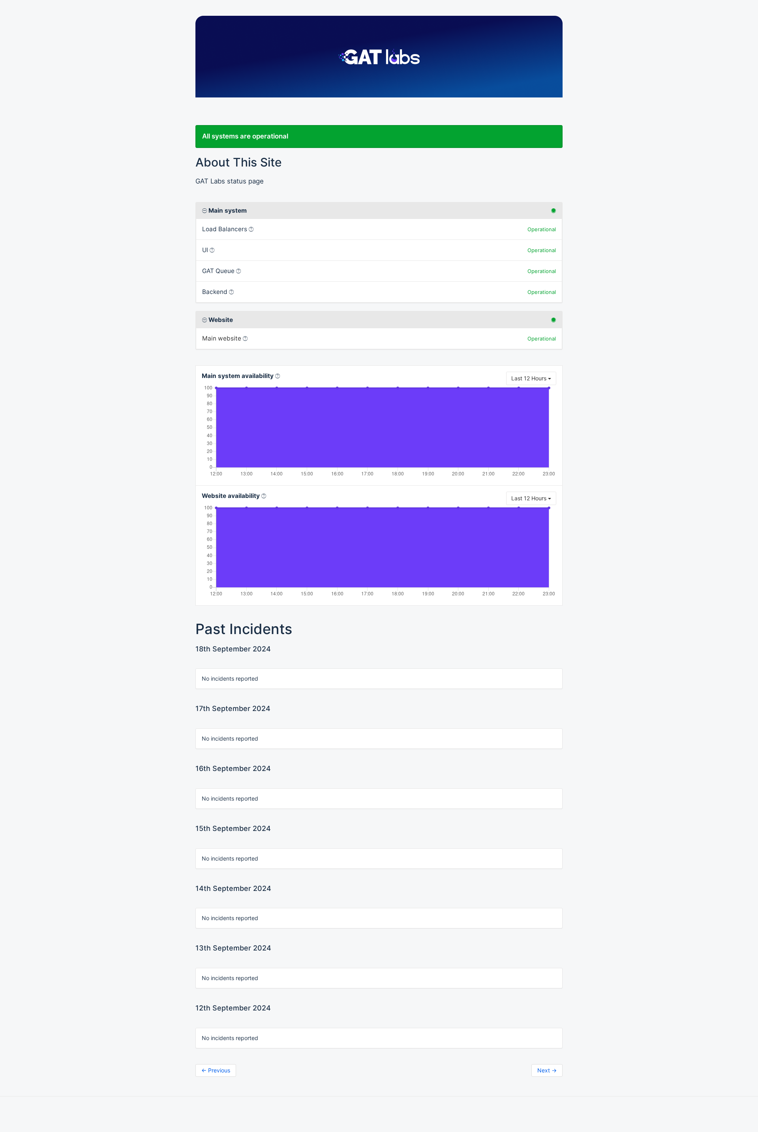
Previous (215, 1070)
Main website (221, 338)
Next (547, 1070)
